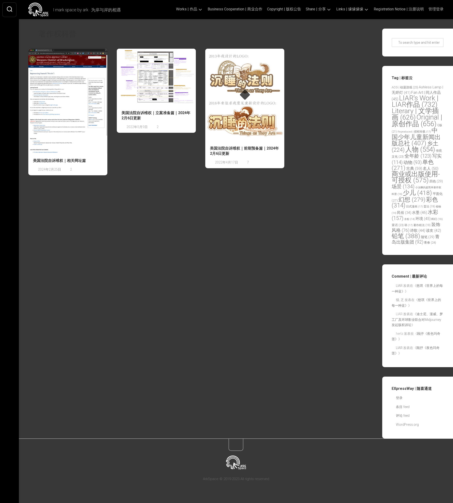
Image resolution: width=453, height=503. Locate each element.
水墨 (419, 212)
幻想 (411, 199)
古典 (414, 168)
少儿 (417, 192)
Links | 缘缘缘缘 (349, 9)
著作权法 (422, 225)
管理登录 (436, 9)
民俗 (404, 213)
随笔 (427, 237)
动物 (412, 162)
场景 (403, 186)
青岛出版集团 (416, 239)
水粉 (409, 219)
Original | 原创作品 (417, 120)
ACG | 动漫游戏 (405, 87)
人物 (420, 149)
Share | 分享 (316, 9)
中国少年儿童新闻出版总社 (416, 137)
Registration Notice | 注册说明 (399, 9)
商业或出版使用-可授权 (416, 177)
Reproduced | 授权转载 (414, 131)
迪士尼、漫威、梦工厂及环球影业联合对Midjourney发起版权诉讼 (417, 319)
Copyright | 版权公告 (284, 9)
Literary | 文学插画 (415, 114)
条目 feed (403, 407)
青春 (430, 242)
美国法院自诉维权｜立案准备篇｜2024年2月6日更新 (156, 115)
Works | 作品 (186, 9)
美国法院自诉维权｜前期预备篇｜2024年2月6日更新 (244, 151)
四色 (436, 181)
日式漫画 (414, 206)
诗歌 (417, 230)
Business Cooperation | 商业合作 (235, 9)
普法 (429, 206)
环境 (423, 218)
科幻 (437, 219)
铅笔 (406, 236)
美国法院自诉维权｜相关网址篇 (59, 160)
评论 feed (403, 415)
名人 (430, 168)
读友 (433, 230)
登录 (399, 398)
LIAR (399, 286)
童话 (398, 225)
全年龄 (418, 156)
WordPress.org (407, 424)
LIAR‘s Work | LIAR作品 (415, 101)
